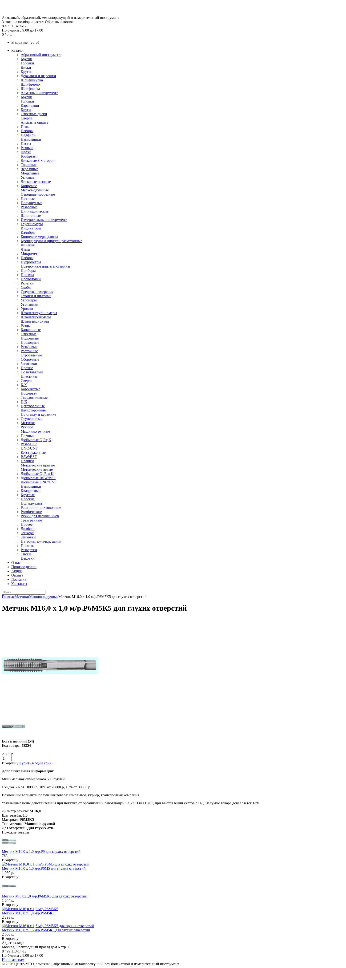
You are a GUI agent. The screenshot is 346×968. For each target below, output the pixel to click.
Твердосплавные (34, 397)
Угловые (27, 177)
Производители (23, 567)
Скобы (26, 287)
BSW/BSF (29, 457)
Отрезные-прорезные (38, 194)
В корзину (10, 860)
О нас (15, 563)
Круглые (28, 495)
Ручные (27, 427)
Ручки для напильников (40, 516)
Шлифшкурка (32, 80)
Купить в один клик (35, 763)
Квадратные (30, 491)
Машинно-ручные (35, 431)
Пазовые (28, 199)
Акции (16, 571)
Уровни (27, 309)
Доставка (18, 579)
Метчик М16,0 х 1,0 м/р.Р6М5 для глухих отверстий (44, 868)
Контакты (19, 584)
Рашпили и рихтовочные (41, 508)
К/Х (24, 385)
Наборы (27, 131)
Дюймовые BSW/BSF (38, 478)
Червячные (29, 169)
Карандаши (30, 105)
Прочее (26, 524)
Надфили (28, 135)
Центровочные (33, 406)
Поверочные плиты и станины (45, 266)
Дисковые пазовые (36, 182)
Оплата (17, 575)
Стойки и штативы (36, 296)
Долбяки (28, 529)
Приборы (28, 271)
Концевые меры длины (39, 237)
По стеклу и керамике (38, 414)
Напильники (31, 139)
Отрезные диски (34, 114)
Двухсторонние (33, 410)
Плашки (27, 461)
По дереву (29, 393)
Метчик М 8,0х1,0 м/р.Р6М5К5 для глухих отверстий (44, 896)
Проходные (30, 342)
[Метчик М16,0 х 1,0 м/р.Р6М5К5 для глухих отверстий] (50, 713)
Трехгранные (31, 520)
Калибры (28, 232)
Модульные (30, 173)
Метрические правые (38, 465)
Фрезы (26, 152)
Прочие (27, 368)
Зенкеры (27, 533)
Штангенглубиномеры (39, 313)
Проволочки (31, 279)
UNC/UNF (29, 448)
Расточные (29, 351)
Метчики (28, 423)
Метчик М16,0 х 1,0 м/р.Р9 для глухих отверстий (41, 851)
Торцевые (28, 165)
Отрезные (28, 334)
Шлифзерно (30, 84)
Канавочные (31, 330)
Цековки (28, 558)
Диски (26, 67)
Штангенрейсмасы (36, 317)
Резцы (26, 326)
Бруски (26, 59)
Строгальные (31, 355)
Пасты (26, 144)
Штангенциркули (35, 321)
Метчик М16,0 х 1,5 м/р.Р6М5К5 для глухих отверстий (46, 930)
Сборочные (30, 359)
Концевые (29, 186)
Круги (26, 72)
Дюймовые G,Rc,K (36, 440)
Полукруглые (31, 203)
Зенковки (28, 537)
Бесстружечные (33, 452)
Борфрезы (28, 156)
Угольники (29, 304)
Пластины (29, 376)
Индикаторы (31, 228)
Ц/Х (24, 402)
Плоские (28, 499)
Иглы (25, 127)
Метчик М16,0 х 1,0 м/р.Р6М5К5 (28, 913)
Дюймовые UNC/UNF (38, 482)
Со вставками (32, 372)
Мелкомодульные (35, 190)
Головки (27, 63)
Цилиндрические (34, 211)
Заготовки (29, 364)
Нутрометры (31, 262)
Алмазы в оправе (34, 122)
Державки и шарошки (38, 76)
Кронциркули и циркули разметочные (51, 241)
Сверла (26, 118)
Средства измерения (37, 292)
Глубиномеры (32, 224)
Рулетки (27, 283)
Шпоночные (31, 215)
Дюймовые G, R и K (37, 474)
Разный (27, 148)
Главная (8, 597)
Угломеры (29, 300)
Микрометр (30, 254)
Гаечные (27, 436)
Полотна (28, 546)
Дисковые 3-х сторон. (38, 160)
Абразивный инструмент (41, 55)
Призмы (27, 275)
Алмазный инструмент (39, 93)
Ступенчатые (31, 419)
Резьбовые (29, 207)
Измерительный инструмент (44, 220)
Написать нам (13, 960)
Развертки (29, 550)
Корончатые (30, 389)
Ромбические (31, 512)
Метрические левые (37, 469)
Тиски (26, 554)
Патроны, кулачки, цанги (41, 541)
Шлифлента (30, 89)
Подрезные (30, 338)
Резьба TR (29, 444)
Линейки (28, 245)
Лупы (25, 249)
